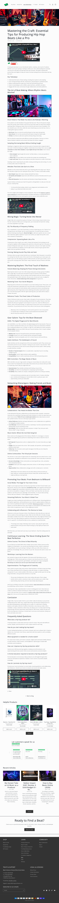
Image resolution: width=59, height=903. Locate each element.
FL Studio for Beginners (26, 855)
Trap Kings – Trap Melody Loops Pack (50, 722)
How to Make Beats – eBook (23, 722)
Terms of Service (33, 876)
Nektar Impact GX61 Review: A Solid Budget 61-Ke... (29, 786)
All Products (5, 848)
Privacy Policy (33, 874)
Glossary (23, 861)
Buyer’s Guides (24, 844)
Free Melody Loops (7, 846)
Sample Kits (5, 844)
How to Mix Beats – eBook (36, 722)
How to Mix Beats (25, 853)
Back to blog (30, 696)
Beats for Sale (29, 829)
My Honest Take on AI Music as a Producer (11, 785)
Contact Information (34, 872)
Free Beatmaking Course (26, 848)
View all (29, 733)
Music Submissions (43, 842)
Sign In (40, 844)
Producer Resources (25, 842)
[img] (30, 744)
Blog (22, 857)
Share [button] (10, 691)
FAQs (22, 859)
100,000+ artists (12, 880)
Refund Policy (33, 870)
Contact (40, 846)
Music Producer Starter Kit (26, 846)
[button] (28, 4)
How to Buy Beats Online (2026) (47, 785)
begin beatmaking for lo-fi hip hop (42, 584)
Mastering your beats (38, 503)
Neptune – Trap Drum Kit (9, 722)
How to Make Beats (25, 851)
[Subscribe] (23, 890)
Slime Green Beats (31, 900)
